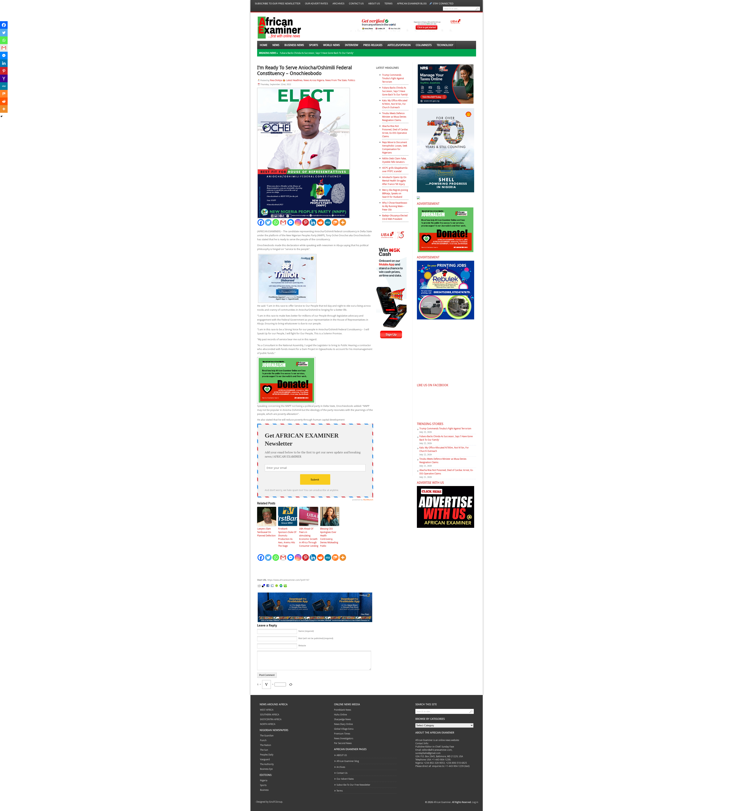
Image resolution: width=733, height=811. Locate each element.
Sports (313, 45)
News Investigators (343, 738)
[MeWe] (328, 222)
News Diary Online (343, 724)
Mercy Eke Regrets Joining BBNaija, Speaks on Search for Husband (395, 193)
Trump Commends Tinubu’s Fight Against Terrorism (393, 78)
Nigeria (263, 780)
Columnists (424, 45)
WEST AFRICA (266, 709)
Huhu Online (340, 714)
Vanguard (265, 759)
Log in (475, 802)
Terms (388, 3)
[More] (342, 222)
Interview (351, 45)
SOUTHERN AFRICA (269, 714)
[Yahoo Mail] (4, 78)
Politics (351, 80)
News (275, 45)
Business (264, 789)
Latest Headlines (294, 80)
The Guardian (267, 735)
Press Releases (372, 45)
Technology (445, 45)
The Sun (264, 749)
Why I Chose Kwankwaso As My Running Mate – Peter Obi (394, 206)
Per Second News (343, 743)
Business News (294, 45)
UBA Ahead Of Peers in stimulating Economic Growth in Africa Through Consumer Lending (308, 537)
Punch (263, 740)
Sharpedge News (342, 719)
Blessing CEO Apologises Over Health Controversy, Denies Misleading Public (329, 537)
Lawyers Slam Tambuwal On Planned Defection (266, 532)
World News (331, 45)
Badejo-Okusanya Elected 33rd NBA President (395, 217)
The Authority (267, 764)
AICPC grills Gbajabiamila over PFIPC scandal (394, 169)
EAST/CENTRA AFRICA (270, 719)
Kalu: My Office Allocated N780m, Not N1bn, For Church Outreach (394, 104)
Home (263, 45)
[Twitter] (268, 222)
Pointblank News (342, 709)
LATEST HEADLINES (387, 67)
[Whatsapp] (275, 222)
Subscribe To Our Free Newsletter (277, 3)
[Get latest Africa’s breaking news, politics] (275, 27)
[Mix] (335, 222)
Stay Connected (443, 3)
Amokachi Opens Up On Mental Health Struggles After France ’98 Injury (394, 180)
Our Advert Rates (316, 3)
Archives (338, 3)
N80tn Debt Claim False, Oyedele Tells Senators (394, 160)
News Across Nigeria (314, 80)
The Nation (265, 745)
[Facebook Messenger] (290, 222)
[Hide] (1, 116)
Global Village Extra (343, 728)
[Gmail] (283, 222)
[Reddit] (320, 222)
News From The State (336, 80)
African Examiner (442, 802)
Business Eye (266, 768)
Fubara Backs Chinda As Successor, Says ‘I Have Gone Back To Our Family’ (317, 52)
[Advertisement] (314, 569)
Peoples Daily (266, 754)
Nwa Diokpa (276, 80)
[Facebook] (261, 222)
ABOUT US (374, 3)
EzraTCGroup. (276, 801)
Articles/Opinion (399, 45)
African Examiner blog (412, 3)
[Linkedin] (313, 222)
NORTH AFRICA (267, 724)
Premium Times (342, 733)
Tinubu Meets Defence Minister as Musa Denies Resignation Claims (394, 117)
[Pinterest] (305, 222)
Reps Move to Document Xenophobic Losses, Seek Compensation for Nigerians (394, 147)
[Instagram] (298, 222)
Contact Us (356, 3)
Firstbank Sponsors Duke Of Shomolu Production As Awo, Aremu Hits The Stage (287, 537)
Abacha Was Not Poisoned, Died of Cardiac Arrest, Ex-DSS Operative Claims (395, 131)
